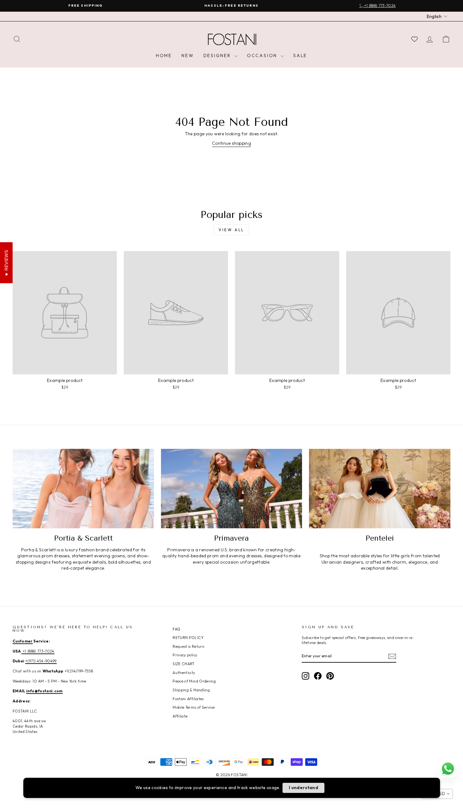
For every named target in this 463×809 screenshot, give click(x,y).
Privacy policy (185, 655)
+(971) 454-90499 (41, 661)
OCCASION (263, 55)
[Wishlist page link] (414, 39)
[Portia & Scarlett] (83, 488)
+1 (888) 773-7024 (37, 651)
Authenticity (184, 672)
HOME (164, 55)
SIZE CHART (184, 663)
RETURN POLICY (188, 637)
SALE (300, 55)
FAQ (176, 629)
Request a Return (188, 646)
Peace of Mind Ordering (194, 681)
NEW (187, 55)
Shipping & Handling (191, 690)
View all (231, 229)
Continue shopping (231, 143)
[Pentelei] (379, 488)
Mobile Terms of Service (193, 707)
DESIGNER (218, 55)
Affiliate (180, 716)
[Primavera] (231, 488)
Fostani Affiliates (188, 698)
